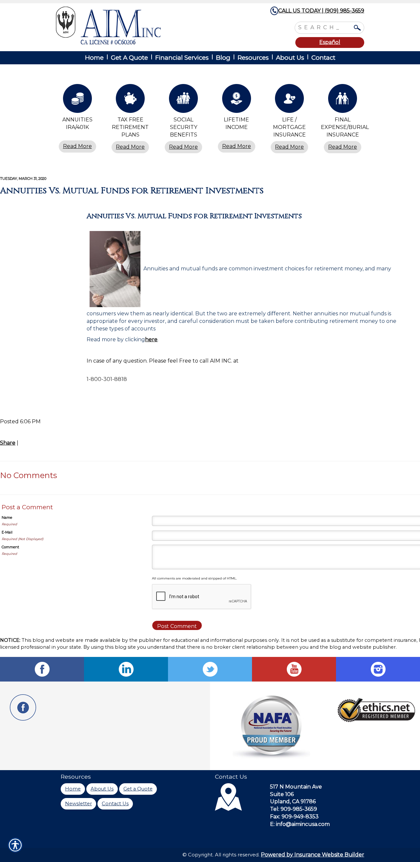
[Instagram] (378, 669)
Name (7, 517)
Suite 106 (282, 794)
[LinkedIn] (126, 669)
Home (73, 789)
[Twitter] (210, 669)
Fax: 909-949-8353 (294, 816)
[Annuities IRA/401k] (77, 100)
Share (7, 443)
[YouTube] (294, 669)
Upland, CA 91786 (293, 801)
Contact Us (115, 804)
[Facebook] (42, 669)
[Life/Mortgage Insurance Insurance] (289, 100)
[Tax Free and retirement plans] (130, 100)
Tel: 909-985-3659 (293, 809)
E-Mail (7, 532)
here (151, 339)
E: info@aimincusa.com (300, 824)
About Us (102, 789)
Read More (77, 146)
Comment (10, 547)
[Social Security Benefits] (183, 100)
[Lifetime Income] (236, 100)
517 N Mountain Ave (296, 787)
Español (329, 42)
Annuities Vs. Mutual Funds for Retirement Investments (131, 191)
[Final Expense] (342, 100)
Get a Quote (138, 789)
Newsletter (78, 804)
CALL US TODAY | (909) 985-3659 (321, 11)
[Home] (144, 25)
